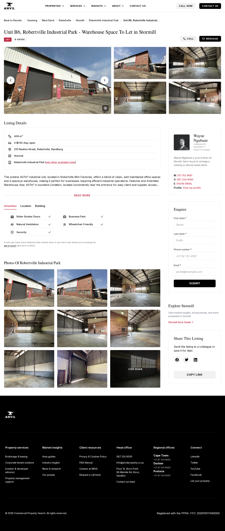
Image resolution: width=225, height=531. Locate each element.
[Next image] (105, 80)
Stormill (80, 20)
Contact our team (125, 481)
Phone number (183, 249)
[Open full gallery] (105, 108)
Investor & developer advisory (16, 470)
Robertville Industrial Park (104, 20)
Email (177, 265)
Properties (53, 6)
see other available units (60, 162)
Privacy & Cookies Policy (93, 456)
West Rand (48, 20)
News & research (51, 468)
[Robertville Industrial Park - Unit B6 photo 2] (82, 288)
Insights (97, 6)
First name (180, 218)
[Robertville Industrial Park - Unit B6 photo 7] (29, 369)
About (116, 6)
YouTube (195, 468)
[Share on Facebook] (177, 360)
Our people (48, 474)
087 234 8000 (185, 179)
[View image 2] (140, 63)
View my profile (192, 187)
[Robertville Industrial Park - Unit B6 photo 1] (29, 288)
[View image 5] (195, 98)
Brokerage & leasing (16, 456)
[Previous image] (10, 80)
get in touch (10, 245)
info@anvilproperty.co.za (130, 462)
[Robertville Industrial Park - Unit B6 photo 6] (135, 328)
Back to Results (13, 20)
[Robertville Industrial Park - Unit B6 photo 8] (82, 369)
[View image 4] (140, 98)
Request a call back (90, 474)
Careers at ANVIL (88, 468)
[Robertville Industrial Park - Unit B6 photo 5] (82, 328)
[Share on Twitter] (186, 360)
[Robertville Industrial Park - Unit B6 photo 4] (29, 328)
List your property (200, 480)
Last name (180, 234)
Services (76, 6)
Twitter (194, 462)
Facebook (196, 474)
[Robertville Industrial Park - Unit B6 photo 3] (135, 288)
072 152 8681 (184, 175)
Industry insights (51, 462)
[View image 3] (195, 63)
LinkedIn (195, 456)
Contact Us (138, 6)
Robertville (65, 20)
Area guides (49, 456)
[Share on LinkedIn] (195, 360)
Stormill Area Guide (179, 322)
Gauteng (32, 20)
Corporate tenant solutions (19, 462)
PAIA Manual (86, 462)
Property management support (17, 480)
